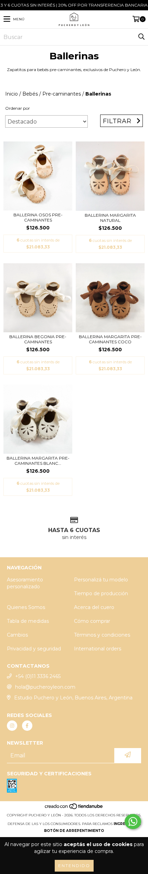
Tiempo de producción (101, 593)
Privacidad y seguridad (34, 649)
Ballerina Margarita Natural (110, 218)
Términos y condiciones (102, 635)
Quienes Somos (26, 607)
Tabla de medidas (28, 621)
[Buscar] (141, 37)
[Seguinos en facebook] (27, 725)
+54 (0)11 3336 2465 (38, 676)
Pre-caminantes (61, 94)
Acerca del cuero (94, 607)
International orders (97, 649)
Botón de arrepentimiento (74, 830)
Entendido (74, 865)
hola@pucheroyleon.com (45, 687)
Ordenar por (17, 108)
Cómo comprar (92, 621)
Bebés (30, 94)
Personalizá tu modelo (101, 580)
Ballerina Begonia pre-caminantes (37, 339)
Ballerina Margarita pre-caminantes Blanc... (38, 460)
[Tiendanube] (74, 808)
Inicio (11, 94)
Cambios (17, 635)
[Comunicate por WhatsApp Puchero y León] (133, 821)
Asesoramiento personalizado (25, 583)
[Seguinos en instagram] (12, 725)
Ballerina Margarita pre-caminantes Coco (110, 339)
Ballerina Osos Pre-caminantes (38, 217)
